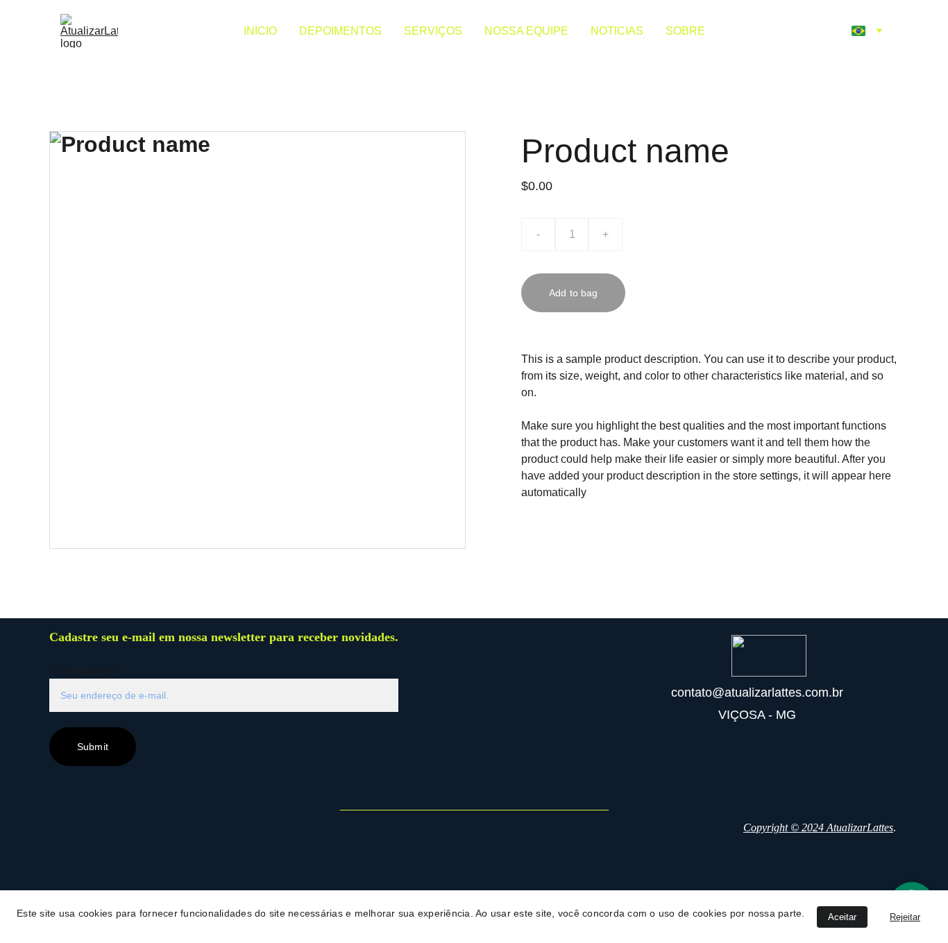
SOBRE (685, 31)
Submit (92, 746)
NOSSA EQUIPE (526, 31)
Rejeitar (905, 917)
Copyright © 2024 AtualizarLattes (818, 827)
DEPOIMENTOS (340, 31)
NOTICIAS (617, 31)
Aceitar (842, 917)
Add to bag (573, 292)
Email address (84, 670)
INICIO (260, 31)
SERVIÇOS (433, 31)
